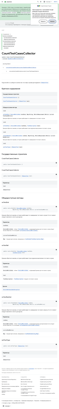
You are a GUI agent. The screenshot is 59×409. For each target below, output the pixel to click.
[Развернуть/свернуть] (10, 34)
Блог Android (24, 384)
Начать (52, 21)
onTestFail (6, 125)
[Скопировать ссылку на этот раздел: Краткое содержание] (22, 89)
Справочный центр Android (46, 379)
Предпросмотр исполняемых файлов (10, 386)
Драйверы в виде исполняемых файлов (9, 391)
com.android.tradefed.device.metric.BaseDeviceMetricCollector (21, 67)
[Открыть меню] (2, 1)
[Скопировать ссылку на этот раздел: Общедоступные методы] (25, 198)
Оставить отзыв (7, 403)
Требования (4, 381)
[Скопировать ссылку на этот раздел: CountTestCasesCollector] (20, 159)
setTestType (6, 147)
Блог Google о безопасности (27, 386)
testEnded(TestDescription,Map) (34, 239)
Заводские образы (6, 388)
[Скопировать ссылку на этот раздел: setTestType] (11, 340)
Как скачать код (5, 384)
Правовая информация (27, 400)
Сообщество (17, 400)
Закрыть (43, 21)
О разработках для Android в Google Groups (27, 392)
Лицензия (36, 400)
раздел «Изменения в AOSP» (10, 16)
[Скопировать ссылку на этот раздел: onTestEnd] (10, 202)
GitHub (3, 394)
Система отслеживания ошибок (47, 393)
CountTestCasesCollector (10, 97)
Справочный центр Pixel (45, 381)
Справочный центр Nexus (46, 384)
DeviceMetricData (15, 114)
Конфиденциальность (45, 400)
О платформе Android (7, 400)
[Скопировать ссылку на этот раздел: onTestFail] (10, 245)
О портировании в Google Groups (28, 395)
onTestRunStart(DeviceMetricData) (29, 325)
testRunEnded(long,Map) (32, 333)
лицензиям (31, 368)
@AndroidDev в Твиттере (26, 381)
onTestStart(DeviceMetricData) (29, 230)
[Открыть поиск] (38, 2)
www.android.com (44, 386)
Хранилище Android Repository (9, 379)
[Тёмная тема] (56, 163)
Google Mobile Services (45, 388)
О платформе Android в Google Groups (26, 389)
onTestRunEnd (7, 135)
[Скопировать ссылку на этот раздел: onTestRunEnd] (13, 297)
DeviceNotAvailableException (11, 289)
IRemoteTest (44, 82)
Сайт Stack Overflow (45, 391)
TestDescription (32, 125)
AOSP (3, 30)
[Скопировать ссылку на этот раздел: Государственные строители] (28, 154)
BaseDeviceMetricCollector (15, 58)
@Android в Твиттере (26, 379)
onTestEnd (6, 114)
